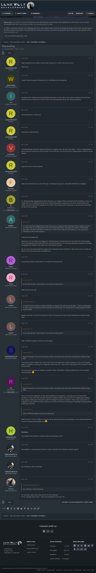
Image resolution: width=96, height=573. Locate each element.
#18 (91, 444)
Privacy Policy (8, 551)
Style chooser (41, 570)
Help (84, 570)
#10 (91, 216)
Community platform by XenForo (19, 568)
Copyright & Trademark (11, 553)
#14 (91, 323)
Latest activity (31, 552)
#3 (92, 93)
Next (9, 53)
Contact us (59, 570)
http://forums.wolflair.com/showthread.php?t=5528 (35, 24)
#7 (92, 162)
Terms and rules (68, 570)
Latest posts (31, 545)
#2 (92, 75)
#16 (91, 378)
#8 (92, 179)
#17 (91, 427)
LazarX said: (26, 352)
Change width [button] (51, 570)
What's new (21, 13)
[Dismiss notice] (92, 22)
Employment (8, 549)
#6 (92, 144)
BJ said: (25, 222)
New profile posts (33, 548)
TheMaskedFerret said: (30, 485)
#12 (91, 274)
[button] (12, 13)
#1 (92, 58)
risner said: (26, 280)
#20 (91, 479)
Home (88, 570)
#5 (92, 127)
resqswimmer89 (8, 49)
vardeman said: (28, 302)
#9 (92, 196)
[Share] (89, 58)
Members (36, 13)
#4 (92, 110)
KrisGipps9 (65, 559)
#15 (91, 347)
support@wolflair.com (11, 32)
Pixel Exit (44, 568)
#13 (91, 296)
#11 (91, 257)
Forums (8, 13)
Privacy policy (78, 570)
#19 (91, 462)
